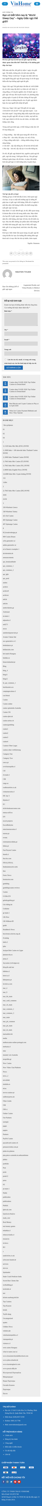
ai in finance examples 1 (11, 549)
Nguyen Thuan (24, 27)
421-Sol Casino (8, 516)
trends (5, 1310)
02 (4, 434)
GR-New (6, 917)
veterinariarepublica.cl (10, 1335)
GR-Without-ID (8, 921)
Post (4, 1168)
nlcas (4, 1088)
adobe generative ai (9, 545)
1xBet (5, 482)
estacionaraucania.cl (9, 829)
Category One (7, 754)
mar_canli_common (9, 1001)
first (4, 871)
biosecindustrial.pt (9, 662)
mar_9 (5, 992)
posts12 (5, 1176)
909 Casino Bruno (9, 537)
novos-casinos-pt (8, 1092)
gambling (6, 884)
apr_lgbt (6, 574)
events (5, 838)
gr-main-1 (6, 913)
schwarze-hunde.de (9, 1260)
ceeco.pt (6, 762)
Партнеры (6, 1389)
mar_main (6, 1017)
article (5, 599)
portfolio (6, 1164)
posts (4, 1172)
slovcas (5, 1268)
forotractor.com (8, 879)
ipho (4, 946)
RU (4, 1247)
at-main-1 (6, 616)
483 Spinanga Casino (10, 520)
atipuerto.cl (6, 620)
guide (5, 925)
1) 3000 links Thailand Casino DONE (16, 457)
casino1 (5, 729)
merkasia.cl (7, 1047)
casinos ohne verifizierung (12, 750)
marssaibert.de (8, 1034)
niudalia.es (6, 1084)
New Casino (7, 1063)
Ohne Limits (7, 1101)
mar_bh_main (7, 996)
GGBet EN (7, 896)
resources (6, 1239)
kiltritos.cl (6, 971)
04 (4, 438)
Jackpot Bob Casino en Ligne (13, 950)
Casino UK (7, 712)
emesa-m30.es (7, 812)
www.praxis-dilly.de (10, 1368)
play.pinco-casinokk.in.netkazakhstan (15, 1155)
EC (4, 804)
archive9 (6, 591)
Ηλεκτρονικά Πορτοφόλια (12, 1373)
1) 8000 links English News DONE (15, 470)
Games (5, 892)
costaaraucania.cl (8, 792)
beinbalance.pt (8, 645)
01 (4, 429)
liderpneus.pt (7, 980)
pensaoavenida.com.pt (10, 1147)
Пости (5, 1393)
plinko (5, 1159)
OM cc (5, 1109)
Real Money (7, 1222)
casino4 (5, 741)
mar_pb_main (7, 1026)
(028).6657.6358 (18, 1417)
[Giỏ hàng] (37, 4)
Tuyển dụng (7, 1314)
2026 (4, 495)
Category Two (8, 758)
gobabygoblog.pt (8, 900)
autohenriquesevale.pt (10, 633)
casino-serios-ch (8, 721)
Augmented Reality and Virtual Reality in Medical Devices (31, 288)
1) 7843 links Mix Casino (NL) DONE (16, 465)
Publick (5, 1205)
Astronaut (6, 612)
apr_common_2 (8, 570)
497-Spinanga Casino (10, 524)
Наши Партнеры (9, 1381)
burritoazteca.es (8, 687)
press (4, 1180)
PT (4, 1185)
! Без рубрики (8, 425)
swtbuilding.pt (8, 1285)
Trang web (7, 349)
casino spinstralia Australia (12, 708)
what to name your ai (10, 1352)
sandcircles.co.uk (9, 1256)
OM (4, 1105)
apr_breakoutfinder (9, 562)
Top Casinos (7, 1301)
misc (4, 1051)
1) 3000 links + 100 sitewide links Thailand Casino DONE (20, 451)
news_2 (5, 1076)
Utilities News (8, 1327)
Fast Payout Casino (9, 850)
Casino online (7, 704)
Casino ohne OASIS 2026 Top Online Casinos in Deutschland (22, 383)
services (5, 1264)
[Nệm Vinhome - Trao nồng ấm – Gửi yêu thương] (21, 4)
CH (4, 771)
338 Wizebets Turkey (10, 512)
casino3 (5, 737)
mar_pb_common (9, 1021)
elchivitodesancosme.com (11, 808)
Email (6, 340)
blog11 (5, 675)
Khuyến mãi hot (8, 967)
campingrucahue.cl (9, 691)
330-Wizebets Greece (10, 507)
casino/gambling (8, 725)
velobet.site (7, 1331)
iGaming (6, 938)
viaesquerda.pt (8, 1339)
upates (5, 1322)
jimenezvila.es (7, 955)
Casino (5, 700)
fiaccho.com (7, 858)
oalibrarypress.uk (9, 1097)
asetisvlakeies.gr (8, 608)
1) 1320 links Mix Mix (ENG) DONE (16, 446)
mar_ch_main (7, 1005)
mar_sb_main (7, 1030)
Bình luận (8, 311)
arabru (5, 583)
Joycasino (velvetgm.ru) (11, 963)
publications (7, 1201)
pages (5, 1126)
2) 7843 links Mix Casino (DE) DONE (16, 491)
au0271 (5, 624)
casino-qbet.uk (8, 716)
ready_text (6, 1218)
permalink (5, 263)
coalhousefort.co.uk (9, 787)
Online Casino (8, 1113)
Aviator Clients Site (9, 637)
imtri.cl (5, 942)
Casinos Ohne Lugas (10, 746)
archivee (6, 595)
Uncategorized (8, 1318)
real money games (9, 1226)
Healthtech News (9, 929)
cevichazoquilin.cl (9, 766)
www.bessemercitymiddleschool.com (15, 1356)
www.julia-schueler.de (10, 1360)
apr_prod (6, 578)
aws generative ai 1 (9, 641)
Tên (6, 330)
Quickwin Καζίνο (9, 1214)
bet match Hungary (9, 654)
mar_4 (5, 988)
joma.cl (5, 959)
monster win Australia (10, 1055)
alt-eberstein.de (8, 553)
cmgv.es (5, 783)
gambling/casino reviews (11, 888)
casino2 (5, 733)
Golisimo (6, 909)
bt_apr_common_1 (9, 683)
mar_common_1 (8, 1009)
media (5, 1038)
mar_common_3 (8, 1013)
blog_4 (5, 670)
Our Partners (7, 1118)
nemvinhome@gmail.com (17, 1425)
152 (4, 478)
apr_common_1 (8, 566)
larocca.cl (6, 975)
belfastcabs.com (8, 649)
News (5, 1072)
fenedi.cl (6, 854)
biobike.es (6, 658)
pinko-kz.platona (8, 1151)
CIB (4, 779)
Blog (4, 666)
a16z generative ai (9, 541)
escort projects (8, 821)
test (4, 1293)
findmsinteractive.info (10, 867)
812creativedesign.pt (10, 532)
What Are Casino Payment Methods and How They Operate (23, 412)
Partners (5, 1134)
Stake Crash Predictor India (12, 1276)
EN (4, 817)
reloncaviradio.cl (8, 1235)
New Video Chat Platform (12, 1067)
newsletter (6, 1080)
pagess (5, 1130)
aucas (5, 629)
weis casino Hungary (10, 1348)
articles (5, 603)
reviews (5, 1243)
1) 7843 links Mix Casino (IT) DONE (16, 461)
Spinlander (6, 1272)
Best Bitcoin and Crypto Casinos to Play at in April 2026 (23, 405)
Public (5, 1193)
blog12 (5, 679)
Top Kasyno (7, 1306)
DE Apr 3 (6, 796)
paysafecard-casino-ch (10, 1143)
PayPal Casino (8, 1138)
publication (6, 1197)
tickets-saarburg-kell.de (11, 1297)
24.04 (5, 499)
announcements (8, 557)
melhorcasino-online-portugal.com (14, 1042)
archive (5, 587)
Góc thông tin (7, 12)
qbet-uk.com (7, 1210)
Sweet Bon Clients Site (11, 1281)
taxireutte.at (7, 1289)
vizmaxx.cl (6, 1343)
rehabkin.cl (6, 1230)
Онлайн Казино (9, 1385)
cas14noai (6, 695)
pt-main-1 (6, 1189)
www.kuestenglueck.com (11, 1364)
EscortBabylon (8, 825)
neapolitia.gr (7, 1059)
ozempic (6, 1122)
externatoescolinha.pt (10, 842)
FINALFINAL (8, 863)
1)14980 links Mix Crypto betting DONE (17, 474)
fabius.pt (6, 846)
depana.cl (6, 800)
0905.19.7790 (15, 1421)
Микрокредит (8, 1377)
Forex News (7, 875)
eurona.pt (6, 833)
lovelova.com (7, 984)
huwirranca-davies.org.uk (11, 934)
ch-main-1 (6, 775)
